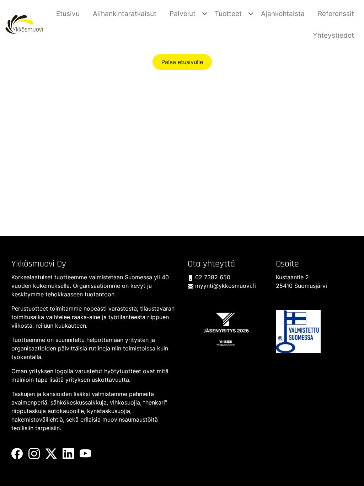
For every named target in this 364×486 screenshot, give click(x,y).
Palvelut (183, 13)
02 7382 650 (211, 277)
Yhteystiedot (333, 35)
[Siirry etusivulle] (24, 23)
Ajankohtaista (283, 13)
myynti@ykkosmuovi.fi (224, 285)
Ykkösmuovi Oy (38, 264)
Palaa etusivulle (182, 61)
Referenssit (336, 13)
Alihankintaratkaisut (124, 13)
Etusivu (68, 13)
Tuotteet (228, 13)
